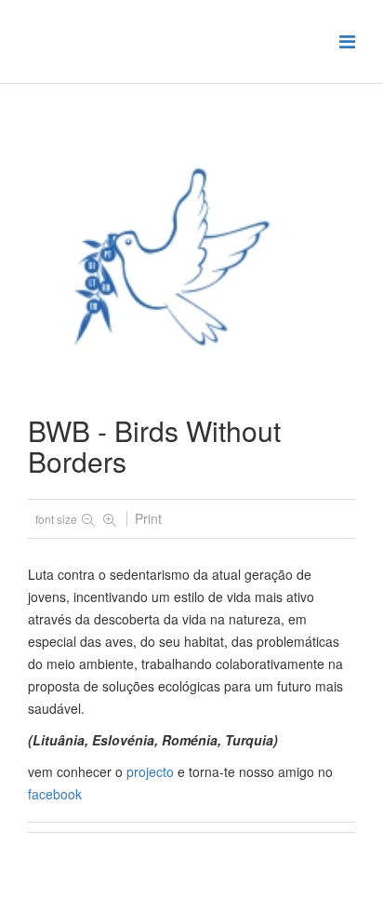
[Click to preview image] (191, 267)
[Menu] (347, 40)
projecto (150, 771)
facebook (55, 794)
